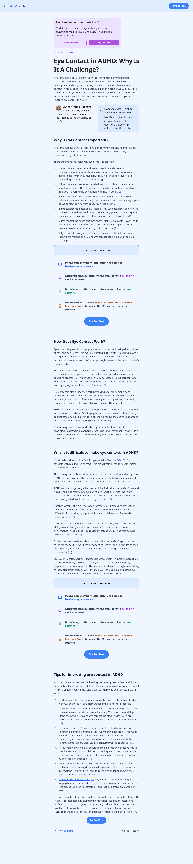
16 (131, 742)
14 (70, 552)
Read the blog (71, 42)
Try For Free (179, 6)
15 (85, 566)
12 (74, 516)
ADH (120, 460)
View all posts (65, 830)
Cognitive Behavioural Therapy (76, 779)
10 (130, 481)
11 (109, 499)
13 (79, 534)
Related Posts (128, 830)
